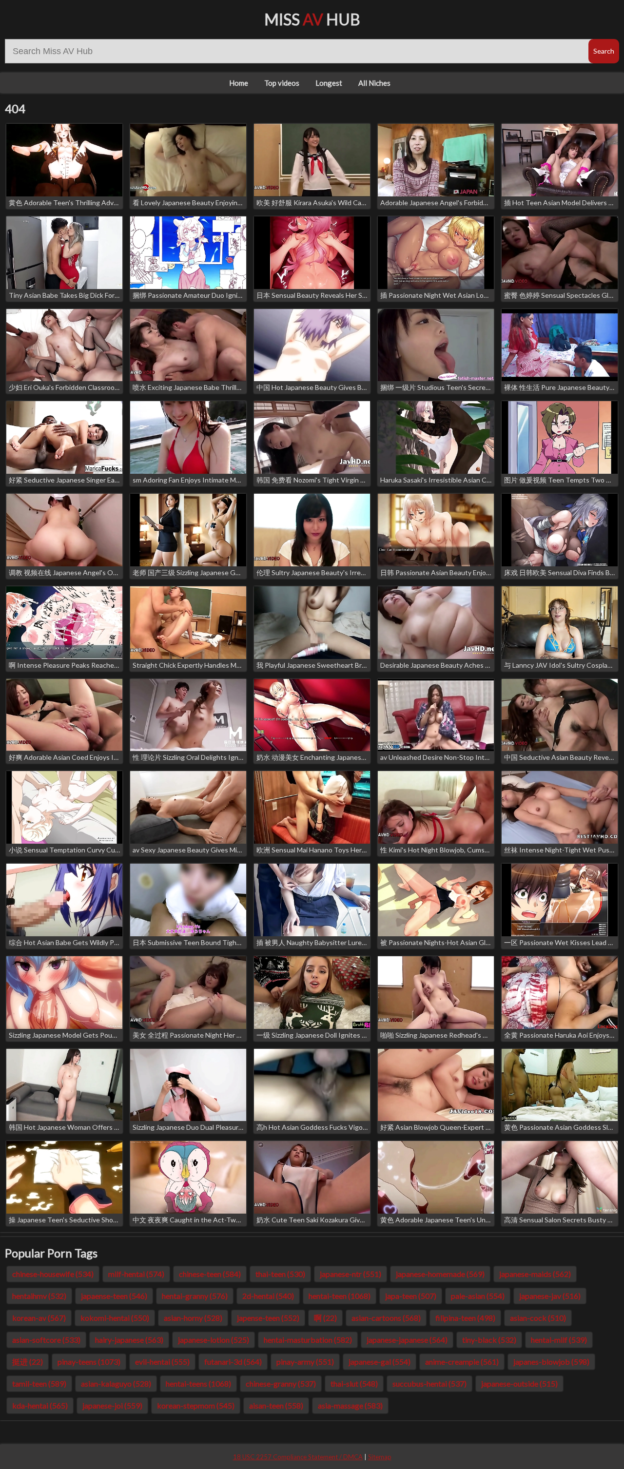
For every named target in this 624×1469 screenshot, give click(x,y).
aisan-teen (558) (276, 1405)
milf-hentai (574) (136, 1273)
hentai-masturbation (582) (308, 1339)
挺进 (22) (27, 1361)
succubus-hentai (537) (429, 1383)
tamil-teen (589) (39, 1383)
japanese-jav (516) (550, 1295)
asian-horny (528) (193, 1317)
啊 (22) (325, 1317)
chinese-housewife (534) (53, 1273)
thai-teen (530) (280, 1273)
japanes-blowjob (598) (551, 1361)
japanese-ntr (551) (350, 1273)
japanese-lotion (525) (213, 1339)
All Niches (374, 82)
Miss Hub (312, 19)
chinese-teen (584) (210, 1273)
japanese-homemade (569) (440, 1273)
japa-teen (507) (410, 1295)
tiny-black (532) (489, 1339)
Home (238, 82)
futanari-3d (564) (233, 1361)
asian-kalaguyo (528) (116, 1383)
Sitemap (379, 1457)
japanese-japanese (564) (407, 1339)
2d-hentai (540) (268, 1295)
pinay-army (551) (305, 1361)
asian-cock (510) (538, 1317)
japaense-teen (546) (114, 1295)
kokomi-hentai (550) (114, 1317)
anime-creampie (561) (462, 1361)
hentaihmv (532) (39, 1295)
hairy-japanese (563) (129, 1339)
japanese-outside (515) (519, 1383)
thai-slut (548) (354, 1383)
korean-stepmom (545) (195, 1405)
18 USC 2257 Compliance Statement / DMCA (298, 1457)
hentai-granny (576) (195, 1295)
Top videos (281, 82)
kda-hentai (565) (40, 1405)
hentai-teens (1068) (198, 1383)
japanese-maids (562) (535, 1273)
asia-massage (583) (350, 1405)
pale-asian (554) (478, 1295)
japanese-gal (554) (379, 1361)
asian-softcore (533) (46, 1339)
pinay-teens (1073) (89, 1361)
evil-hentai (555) (162, 1361)
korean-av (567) (39, 1317)
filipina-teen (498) (465, 1317)
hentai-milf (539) (559, 1339)
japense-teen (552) (268, 1317)
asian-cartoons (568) (386, 1317)
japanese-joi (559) (112, 1405)
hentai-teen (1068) (339, 1295)
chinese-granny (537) (281, 1383)
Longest (328, 82)
